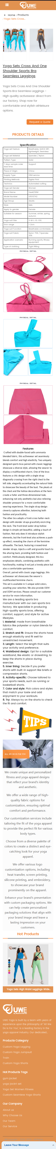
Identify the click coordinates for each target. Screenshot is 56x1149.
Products (23, 15)
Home (11, 15)
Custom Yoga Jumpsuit (17, 1052)
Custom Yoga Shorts (15, 1063)
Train (6, 1058)
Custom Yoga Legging (16, 1047)
